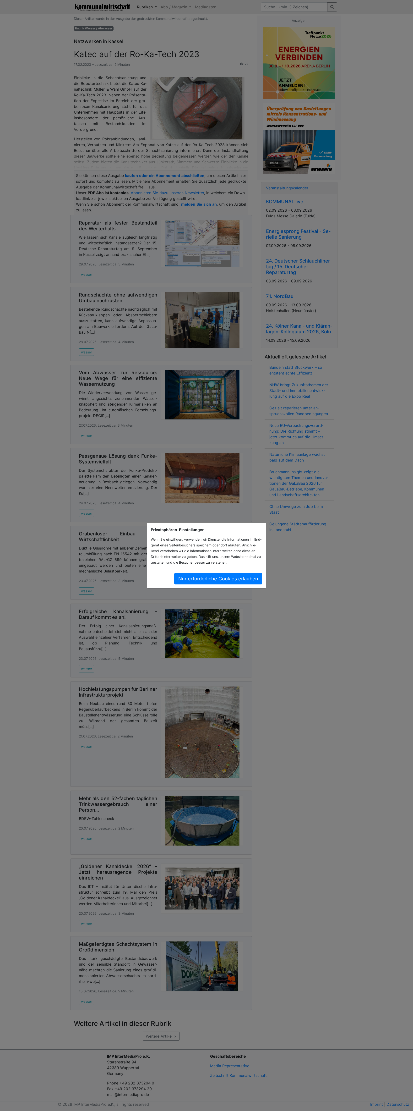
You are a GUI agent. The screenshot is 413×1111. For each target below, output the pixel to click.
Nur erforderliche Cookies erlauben (218, 579)
